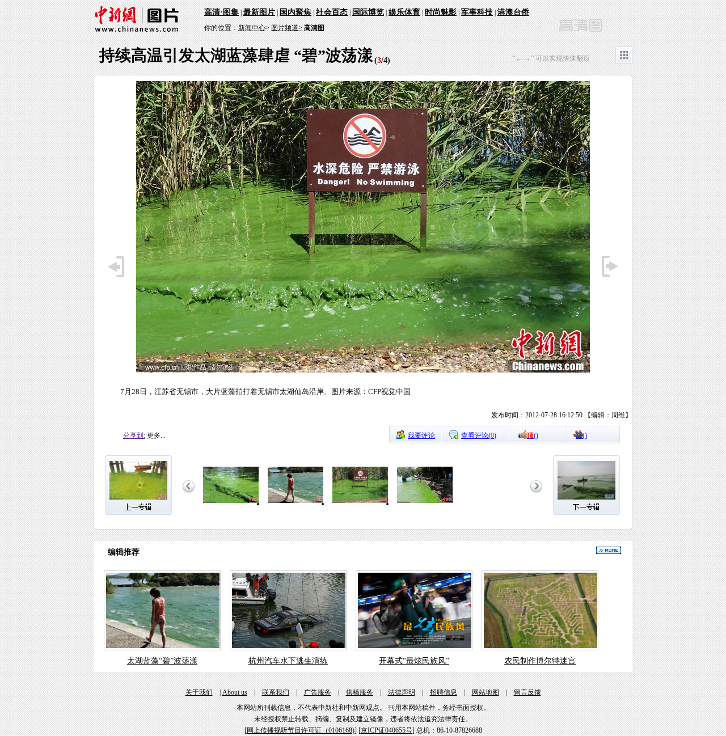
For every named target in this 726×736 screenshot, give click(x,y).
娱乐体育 (404, 12)
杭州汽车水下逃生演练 (288, 661)
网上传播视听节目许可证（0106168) (300, 730)
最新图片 (259, 12)
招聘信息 (443, 692)
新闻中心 (251, 28)
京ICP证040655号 (386, 730)
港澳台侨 (513, 12)
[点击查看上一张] (117, 283)
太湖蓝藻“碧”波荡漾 (162, 661)
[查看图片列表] (623, 61)
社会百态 (332, 12)
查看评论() (478, 435)
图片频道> (286, 28)
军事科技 (477, 12)
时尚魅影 (441, 12)
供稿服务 (359, 692)
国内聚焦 (295, 12)
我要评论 (421, 435)
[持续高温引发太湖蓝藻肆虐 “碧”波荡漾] (230, 503)
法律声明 (401, 692)
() (532, 435)
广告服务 (317, 692)
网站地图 (485, 692)
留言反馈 (527, 692)
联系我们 (275, 692)
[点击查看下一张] (363, 371)
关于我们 (199, 692)
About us (234, 692)
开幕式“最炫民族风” (414, 661)
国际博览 (368, 12)
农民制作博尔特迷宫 (540, 661)
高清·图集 (221, 12)
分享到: (134, 435)
